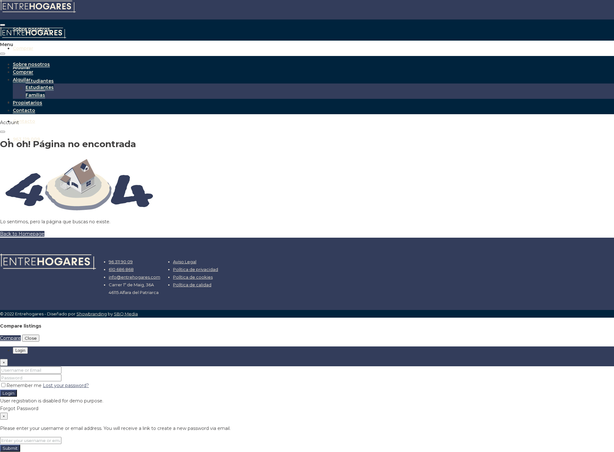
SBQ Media (126, 313)
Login (8, 393)
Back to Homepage (22, 234)
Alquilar (22, 80)
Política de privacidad (195, 269)
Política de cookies (193, 277)
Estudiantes (40, 81)
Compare (10, 338)
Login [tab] (20, 350)
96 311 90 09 (121, 261)
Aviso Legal (184, 261)
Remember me (24, 385)
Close (31, 338)
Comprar (23, 48)
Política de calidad (192, 284)
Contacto (24, 121)
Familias (35, 95)
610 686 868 (121, 269)
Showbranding (91, 313)
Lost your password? (66, 385)
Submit (10, 448)
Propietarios (27, 103)
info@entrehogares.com (134, 277)
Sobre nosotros (31, 64)
